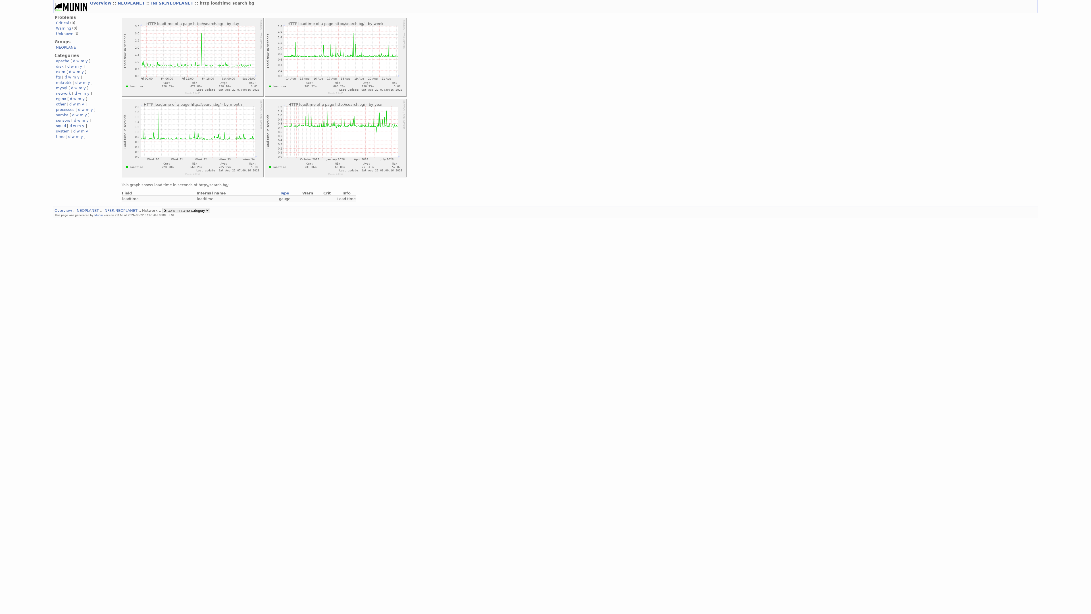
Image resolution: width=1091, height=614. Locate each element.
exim (60, 72)
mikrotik (64, 82)
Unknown (64, 34)
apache (62, 61)
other (61, 104)
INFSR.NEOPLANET (173, 3)
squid (61, 126)
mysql (61, 88)
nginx (61, 99)
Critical (62, 23)
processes (65, 109)
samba (62, 115)
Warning (63, 28)
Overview (101, 3)
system (63, 131)
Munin (98, 215)
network (63, 93)
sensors (63, 120)
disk (60, 66)
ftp (58, 77)
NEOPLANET (132, 3)
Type (284, 193)
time (60, 136)
